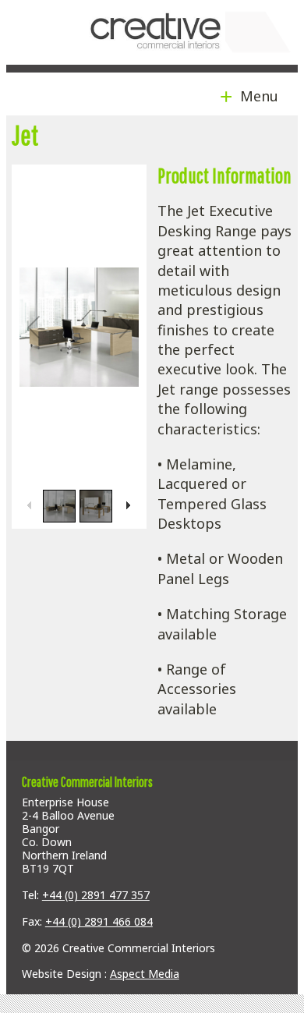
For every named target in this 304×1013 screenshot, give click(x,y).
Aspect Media (144, 973)
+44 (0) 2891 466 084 (99, 921)
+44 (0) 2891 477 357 (96, 894)
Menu (255, 96)
